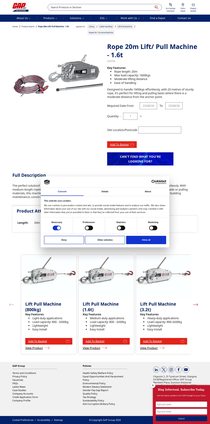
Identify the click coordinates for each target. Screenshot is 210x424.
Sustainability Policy (93, 400)
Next (195, 304)
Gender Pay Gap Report (95, 390)
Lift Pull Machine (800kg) (43, 306)
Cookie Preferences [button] (23, 420)
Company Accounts (22, 393)
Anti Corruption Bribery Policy (99, 404)
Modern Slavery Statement (97, 386)
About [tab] (148, 191)
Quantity (113, 116)
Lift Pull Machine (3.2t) (158, 306)
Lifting (91, 26)
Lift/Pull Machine (125, 26)
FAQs (15, 383)
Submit (181, 418)
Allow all (146, 240)
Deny (64, 240)
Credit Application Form (25, 397)
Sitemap (58, 420)
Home (15, 26)
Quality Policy (90, 393)
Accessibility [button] (43, 420)
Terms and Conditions (24, 373)
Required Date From (120, 106)
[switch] (89, 228)
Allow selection (105, 240)
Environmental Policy (94, 383)
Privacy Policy (19, 376)
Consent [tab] (62, 191)
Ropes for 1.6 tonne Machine (101, 32)
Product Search (27, 26)
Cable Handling (105, 26)
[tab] (36, 211)
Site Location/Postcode (122, 130)
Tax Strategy (89, 397)
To (161, 106)
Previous (11, 304)
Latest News (19, 386)
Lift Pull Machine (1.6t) (101, 306)
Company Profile (21, 400)
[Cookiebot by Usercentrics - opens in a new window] (153, 182)
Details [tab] (105, 191)
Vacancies (17, 379)
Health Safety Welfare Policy (98, 373)
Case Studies (19, 390)
